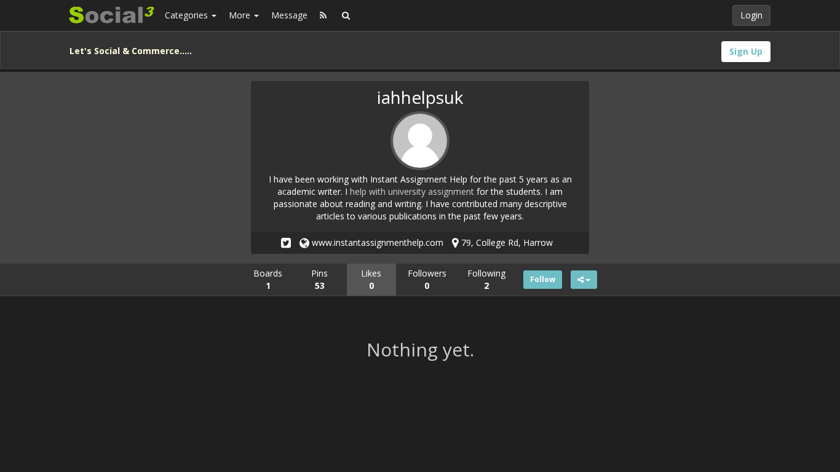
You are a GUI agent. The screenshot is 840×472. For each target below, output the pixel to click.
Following (486, 279)
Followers (427, 279)
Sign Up (746, 51)
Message (289, 15)
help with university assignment (412, 191)
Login (751, 15)
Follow (542, 279)
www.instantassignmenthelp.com (376, 242)
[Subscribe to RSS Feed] (323, 15)
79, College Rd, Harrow (506, 242)
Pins (319, 279)
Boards (267, 279)
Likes (371, 279)
